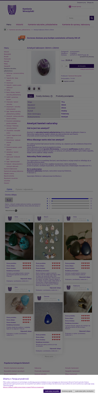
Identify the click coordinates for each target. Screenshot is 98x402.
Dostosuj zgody (67, 391)
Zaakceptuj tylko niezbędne (84, 391)
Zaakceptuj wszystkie (52, 391)
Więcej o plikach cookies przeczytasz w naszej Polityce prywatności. (23, 387)
